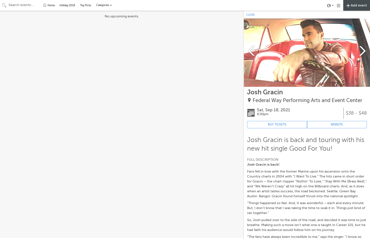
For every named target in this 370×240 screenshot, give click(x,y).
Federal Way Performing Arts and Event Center (307, 100)
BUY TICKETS (277, 124)
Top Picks (85, 5)
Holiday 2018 (67, 5)
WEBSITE (337, 124)
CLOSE (250, 14)
